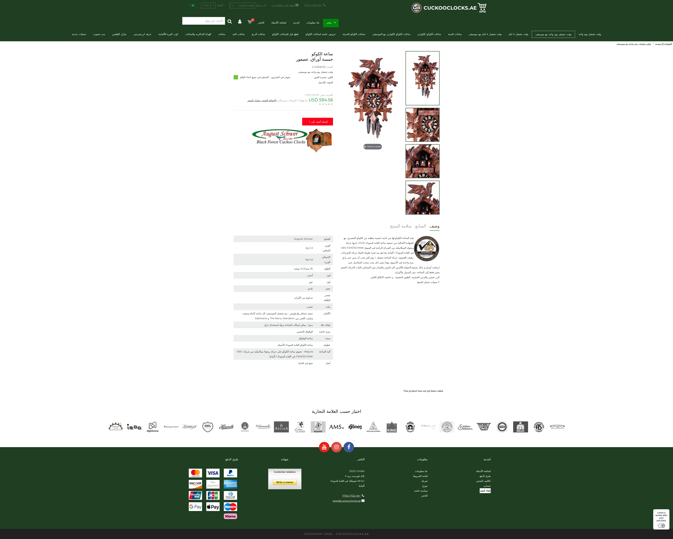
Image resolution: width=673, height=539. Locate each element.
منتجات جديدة (79, 34)
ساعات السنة (455, 34)
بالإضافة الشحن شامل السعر (262, 100)
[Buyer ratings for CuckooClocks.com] (284, 480)
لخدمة (296, 22)
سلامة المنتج (401, 226)
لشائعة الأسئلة (278, 22)
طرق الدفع (485, 476)
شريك (424, 480)
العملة (220, 5)
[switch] (661, 526)
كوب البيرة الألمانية (168, 34)
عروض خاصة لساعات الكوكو (321, 34)
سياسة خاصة (421, 490)
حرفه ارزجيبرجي (142, 34)
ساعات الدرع (258, 34)
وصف (435, 226)
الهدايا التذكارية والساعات (198, 34)
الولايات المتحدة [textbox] (246, 5)
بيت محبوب (99, 34)
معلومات (422, 459)
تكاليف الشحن (483, 480)
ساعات (221, 34)
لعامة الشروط (420, 476)
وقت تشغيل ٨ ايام (518, 34)
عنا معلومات (313, 22)
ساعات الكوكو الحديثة (354, 34)
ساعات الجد (238, 34)
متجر (329, 22)
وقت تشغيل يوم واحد (590, 34)
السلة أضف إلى (319, 121)
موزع (425, 485)
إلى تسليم (261, 5)
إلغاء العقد (485, 490)
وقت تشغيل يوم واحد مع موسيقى (553, 34)
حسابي (487, 485)
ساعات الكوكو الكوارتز (429, 34)
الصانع (420, 226)
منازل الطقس (119, 34)
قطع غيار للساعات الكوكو (285, 34)
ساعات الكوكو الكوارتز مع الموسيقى (391, 34)
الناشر (261, 22)
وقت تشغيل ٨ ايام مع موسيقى (485, 34)
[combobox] (243, 5)
